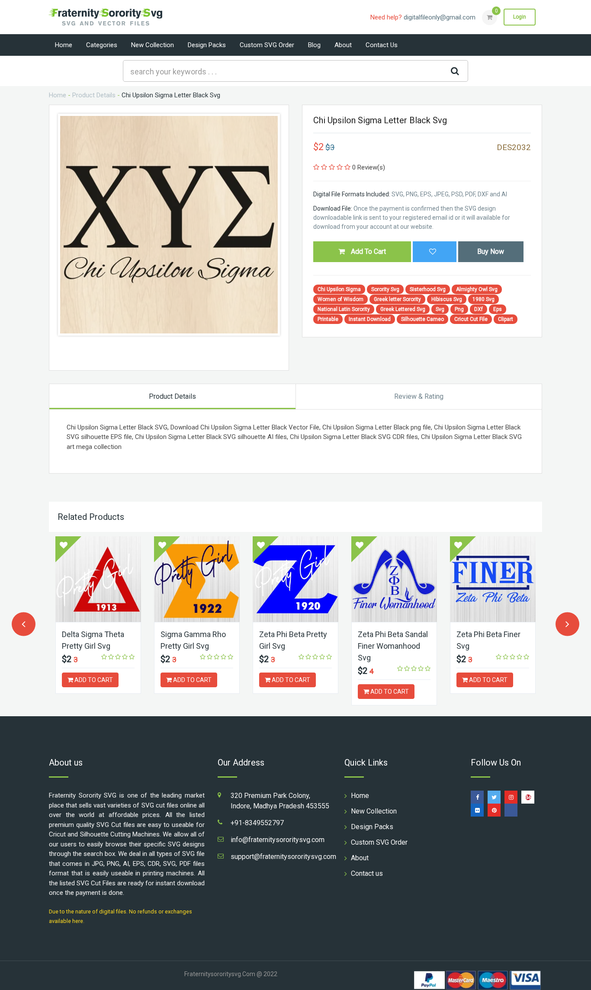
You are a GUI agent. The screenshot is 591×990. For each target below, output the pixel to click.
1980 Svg (483, 299)
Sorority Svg (385, 289)
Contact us (382, 45)
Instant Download (370, 319)
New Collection (152, 45)
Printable (328, 319)
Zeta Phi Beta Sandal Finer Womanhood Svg (393, 646)
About (343, 45)
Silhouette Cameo (422, 319)
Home (63, 45)
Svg (440, 309)
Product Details (94, 95)
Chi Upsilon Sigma (339, 289)
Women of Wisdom (340, 299)
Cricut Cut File (471, 319)
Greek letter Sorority (397, 299)
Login (519, 17)
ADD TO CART (93, 679)
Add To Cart (367, 251)
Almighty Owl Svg (477, 289)
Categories (101, 45)
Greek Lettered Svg (402, 309)
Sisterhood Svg (428, 289)
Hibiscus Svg (446, 299)
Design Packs (207, 45)
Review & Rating (418, 396)
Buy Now (490, 251)
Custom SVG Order (267, 45)
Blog (314, 45)
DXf (478, 309)
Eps (497, 309)
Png (459, 309)
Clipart (505, 319)
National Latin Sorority (344, 309)
